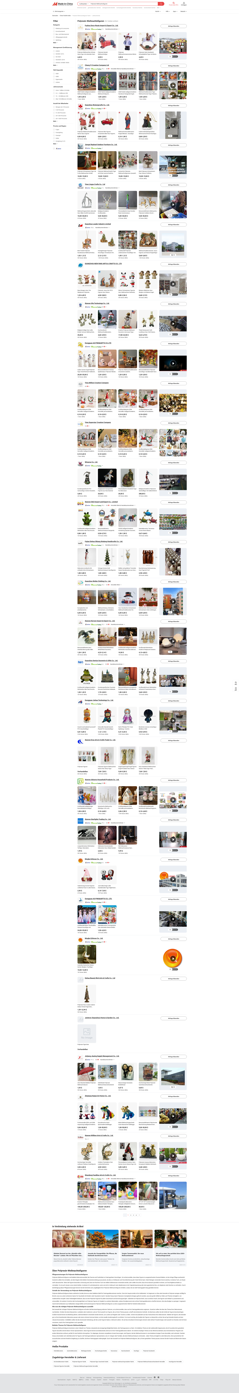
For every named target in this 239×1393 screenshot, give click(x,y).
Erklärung (88, 1377)
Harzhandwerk (125, 1351)
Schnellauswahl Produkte (139, 1377)
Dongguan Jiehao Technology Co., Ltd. (99, 700)
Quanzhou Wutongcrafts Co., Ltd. (97, 105)
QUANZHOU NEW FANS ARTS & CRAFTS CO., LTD (103, 264)
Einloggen (184, 5)
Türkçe (161, 1379)
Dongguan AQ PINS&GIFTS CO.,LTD (98, 343)
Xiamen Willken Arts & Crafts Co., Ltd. (99, 1135)
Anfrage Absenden (173, 26)
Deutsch (105, 1379)
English (69, 1379)
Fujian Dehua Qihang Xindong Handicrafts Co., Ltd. (104, 541)
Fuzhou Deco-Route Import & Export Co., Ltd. (101, 25)
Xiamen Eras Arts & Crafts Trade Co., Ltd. (100, 740)
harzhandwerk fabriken (149, 7)
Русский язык (125, 1379)
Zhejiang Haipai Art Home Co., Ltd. (98, 1096)
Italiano (118, 1379)
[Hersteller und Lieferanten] (62, 4)
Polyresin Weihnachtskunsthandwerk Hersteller (151, 1361)
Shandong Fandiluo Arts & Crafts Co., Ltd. (100, 1175)
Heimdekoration (58, 1351)
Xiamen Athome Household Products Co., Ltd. (102, 780)
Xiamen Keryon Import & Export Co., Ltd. (100, 621)
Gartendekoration (72, 1351)
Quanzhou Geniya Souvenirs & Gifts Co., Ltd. (101, 661)
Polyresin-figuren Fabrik (79, 1361)
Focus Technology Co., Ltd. (118, 1383)
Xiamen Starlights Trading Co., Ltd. (98, 819)
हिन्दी (150, 1379)
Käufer (157, 11)
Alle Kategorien (59, 11)
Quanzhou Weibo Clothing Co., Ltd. (98, 581)
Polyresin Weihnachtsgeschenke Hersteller (86, 1366)
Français (93, 1379)
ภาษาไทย (155, 1379)
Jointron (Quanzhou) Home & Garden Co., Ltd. (102, 1018)
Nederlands (144, 1379)
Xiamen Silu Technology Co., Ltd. (97, 303)
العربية (138, 1379)
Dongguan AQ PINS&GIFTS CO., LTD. (98, 899)
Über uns (82, 1377)
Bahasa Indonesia (176, 1379)
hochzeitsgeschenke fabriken (124, 7)
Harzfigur (136, 1351)
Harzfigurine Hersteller (175, 1361)
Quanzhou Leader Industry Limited (98, 224)
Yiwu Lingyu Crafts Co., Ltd (95, 184)
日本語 (87, 1379)
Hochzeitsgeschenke (101, 1351)
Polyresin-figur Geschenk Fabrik (99, 1361)
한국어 (133, 1379)
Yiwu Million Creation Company (97, 383)
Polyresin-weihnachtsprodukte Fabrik (123, 1361)
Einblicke (150, 1377)
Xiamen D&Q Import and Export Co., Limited (101, 502)
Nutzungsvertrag (97, 1377)
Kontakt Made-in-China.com (124, 1377)
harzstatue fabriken (137, 7)
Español (99, 1379)
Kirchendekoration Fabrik (61, 1361)
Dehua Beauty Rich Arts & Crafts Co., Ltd (100, 978)
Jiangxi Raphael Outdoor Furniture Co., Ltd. (101, 145)
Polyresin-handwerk (149, 1351)
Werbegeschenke (86, 1351)
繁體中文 (81, 1379)
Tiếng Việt (167, 1379)
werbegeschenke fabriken (108, 7)
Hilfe (167, 11)
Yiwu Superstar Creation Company (98, 422)
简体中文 (75, 1379)
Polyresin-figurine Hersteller (62, 1366)
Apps (174, 11)
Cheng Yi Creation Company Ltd (97, 65)
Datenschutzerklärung (109, 1377)
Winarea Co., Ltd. (91, 462)
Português (111, 1379)
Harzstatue (114, 1351)
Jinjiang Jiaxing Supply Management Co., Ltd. (102, 1056)
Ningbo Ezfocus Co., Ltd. (94, 859)
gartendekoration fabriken (94, 7)
